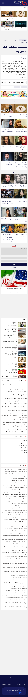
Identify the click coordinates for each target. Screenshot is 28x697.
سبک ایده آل (24, 443)
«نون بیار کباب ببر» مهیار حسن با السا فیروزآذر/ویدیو (15, 391)
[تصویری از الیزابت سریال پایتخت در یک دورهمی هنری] (7, 179)
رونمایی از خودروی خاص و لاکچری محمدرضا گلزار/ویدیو (15, 597)
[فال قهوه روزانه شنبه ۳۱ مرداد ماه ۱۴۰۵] (7, 14)
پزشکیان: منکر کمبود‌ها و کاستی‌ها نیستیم (18, 586)
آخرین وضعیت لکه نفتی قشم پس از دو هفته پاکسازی (9, 348)
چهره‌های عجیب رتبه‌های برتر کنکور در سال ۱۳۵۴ (16, 550)
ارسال (14, 264)
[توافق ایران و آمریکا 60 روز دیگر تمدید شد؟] (14, 278)
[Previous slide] (2, 278)
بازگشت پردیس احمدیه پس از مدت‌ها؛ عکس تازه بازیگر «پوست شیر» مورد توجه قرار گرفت (21, 165)
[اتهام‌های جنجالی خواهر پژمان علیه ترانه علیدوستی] (20, 179)
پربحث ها (4, 380)
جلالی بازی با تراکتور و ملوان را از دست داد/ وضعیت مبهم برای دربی (13, 600)
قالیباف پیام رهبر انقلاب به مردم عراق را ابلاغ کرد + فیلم (15, 499)
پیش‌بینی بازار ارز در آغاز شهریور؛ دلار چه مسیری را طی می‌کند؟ (10, 353)
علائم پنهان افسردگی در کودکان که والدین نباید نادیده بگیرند (14, 471)
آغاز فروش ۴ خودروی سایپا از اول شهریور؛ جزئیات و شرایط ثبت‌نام (10, 330)
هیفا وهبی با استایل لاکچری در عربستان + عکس (7, 219)
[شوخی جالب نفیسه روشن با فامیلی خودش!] (7, 140)
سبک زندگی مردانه (23, 445)
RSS (10, 678)
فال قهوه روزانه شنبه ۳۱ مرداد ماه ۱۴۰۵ (7, 18)
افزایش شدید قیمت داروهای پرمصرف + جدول (7, 28)
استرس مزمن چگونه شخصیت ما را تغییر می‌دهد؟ (16, 533)
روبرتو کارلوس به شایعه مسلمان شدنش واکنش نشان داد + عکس (13, 595)
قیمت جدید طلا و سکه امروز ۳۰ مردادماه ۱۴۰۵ (21, 235)
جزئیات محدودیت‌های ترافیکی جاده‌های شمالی (17, 593)
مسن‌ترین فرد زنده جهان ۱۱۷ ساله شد (10, 341)
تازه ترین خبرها (24, 450)
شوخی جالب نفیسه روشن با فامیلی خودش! (7, 147)
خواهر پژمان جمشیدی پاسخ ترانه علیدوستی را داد (15, 398)
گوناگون (25, 8)
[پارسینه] (19, 3)
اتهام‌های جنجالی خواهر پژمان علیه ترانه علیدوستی (21, 186)
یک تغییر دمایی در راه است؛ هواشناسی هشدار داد (16, 580)
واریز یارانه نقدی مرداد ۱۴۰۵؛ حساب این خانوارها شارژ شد (10, 371)
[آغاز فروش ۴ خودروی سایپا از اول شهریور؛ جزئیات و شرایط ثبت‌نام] (22, 330)
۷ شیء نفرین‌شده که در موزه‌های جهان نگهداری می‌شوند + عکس (13, 539)
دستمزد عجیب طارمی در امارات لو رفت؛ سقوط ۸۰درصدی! (15, 558)
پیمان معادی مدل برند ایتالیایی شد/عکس (9, 163)
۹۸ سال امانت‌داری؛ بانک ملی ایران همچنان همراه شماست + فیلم (13, 524)
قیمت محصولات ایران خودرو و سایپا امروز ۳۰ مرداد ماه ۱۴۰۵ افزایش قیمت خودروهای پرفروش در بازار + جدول (7, 238)
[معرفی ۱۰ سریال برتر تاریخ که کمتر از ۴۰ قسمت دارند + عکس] (22, 377)
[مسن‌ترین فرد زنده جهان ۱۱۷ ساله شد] (22, 341)
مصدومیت (17, 87)
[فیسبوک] (7, 82)
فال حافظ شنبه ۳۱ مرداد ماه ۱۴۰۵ (20, 18)
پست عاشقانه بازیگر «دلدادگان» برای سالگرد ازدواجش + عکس (14, 483)
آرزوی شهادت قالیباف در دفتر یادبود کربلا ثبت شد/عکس (15, 590)
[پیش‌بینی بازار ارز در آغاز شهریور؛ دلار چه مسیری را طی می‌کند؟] (22, 353)
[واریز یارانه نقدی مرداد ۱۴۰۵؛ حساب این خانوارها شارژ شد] (22, 371)
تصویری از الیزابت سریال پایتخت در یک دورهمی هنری (7, 186)
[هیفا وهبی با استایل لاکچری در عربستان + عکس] (7, 212)
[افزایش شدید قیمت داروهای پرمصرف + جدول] (7, 24)
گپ (25, 684)
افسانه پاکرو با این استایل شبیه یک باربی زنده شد (22, 200)
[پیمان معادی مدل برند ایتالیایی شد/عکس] (7, 156)
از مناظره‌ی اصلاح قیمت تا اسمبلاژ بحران (18, 526)
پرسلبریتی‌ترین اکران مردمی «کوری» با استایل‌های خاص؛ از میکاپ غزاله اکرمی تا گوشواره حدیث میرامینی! (7, 202)
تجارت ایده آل (24, 448)
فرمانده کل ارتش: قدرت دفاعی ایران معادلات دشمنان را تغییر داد (13, 512)
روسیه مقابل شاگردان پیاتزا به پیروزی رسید (17, 508)
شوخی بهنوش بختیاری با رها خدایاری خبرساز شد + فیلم (15, 541)
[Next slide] (26, 278)
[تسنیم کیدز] (14, 94)
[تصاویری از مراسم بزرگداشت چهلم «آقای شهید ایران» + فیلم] (22, 324)
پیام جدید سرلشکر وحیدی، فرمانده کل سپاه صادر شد (16, 489)
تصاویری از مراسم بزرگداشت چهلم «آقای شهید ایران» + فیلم (10, 324)
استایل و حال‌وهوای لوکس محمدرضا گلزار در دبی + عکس (15, 496)
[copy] (25, 82)
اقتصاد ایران (24, 441)
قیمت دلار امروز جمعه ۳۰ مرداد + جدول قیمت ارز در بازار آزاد (21, 219)
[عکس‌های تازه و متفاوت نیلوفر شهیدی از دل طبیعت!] (7, 123)
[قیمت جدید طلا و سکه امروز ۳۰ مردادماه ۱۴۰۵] (20, 228)
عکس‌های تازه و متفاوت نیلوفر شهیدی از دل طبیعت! (7, 130)
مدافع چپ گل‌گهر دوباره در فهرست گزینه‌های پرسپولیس (15, 531)
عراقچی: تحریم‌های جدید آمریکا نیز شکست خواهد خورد (15, 517)
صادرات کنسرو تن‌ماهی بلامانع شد (19, 577)
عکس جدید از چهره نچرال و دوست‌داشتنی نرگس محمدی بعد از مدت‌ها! (21, 148)
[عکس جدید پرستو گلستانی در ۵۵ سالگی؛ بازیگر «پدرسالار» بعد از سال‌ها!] (20, 123)
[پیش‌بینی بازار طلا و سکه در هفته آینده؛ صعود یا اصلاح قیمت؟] (22, 335)
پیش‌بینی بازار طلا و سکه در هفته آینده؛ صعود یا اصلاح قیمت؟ (10, 336)
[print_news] (9, 82)
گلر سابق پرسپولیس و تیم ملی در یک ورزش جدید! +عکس (15, 487)
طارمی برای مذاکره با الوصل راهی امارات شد (17, 521)
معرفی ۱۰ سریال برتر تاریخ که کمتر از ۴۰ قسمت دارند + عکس (9, 377)
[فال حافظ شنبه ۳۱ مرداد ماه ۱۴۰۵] (20, 14)
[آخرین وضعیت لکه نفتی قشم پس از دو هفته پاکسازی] (22, 347)
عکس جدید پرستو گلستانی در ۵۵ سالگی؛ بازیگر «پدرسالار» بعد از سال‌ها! (21, 131)
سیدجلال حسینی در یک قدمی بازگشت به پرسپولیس (16, 544)
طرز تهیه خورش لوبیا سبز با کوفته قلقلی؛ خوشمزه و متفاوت (14, 469)
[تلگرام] (5, 82)
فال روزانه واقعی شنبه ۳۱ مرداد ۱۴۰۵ (20, 28)
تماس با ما (16, 678)
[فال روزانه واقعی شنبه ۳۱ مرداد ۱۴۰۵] (20, 24)
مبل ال (25, 452)
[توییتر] (2, 82)
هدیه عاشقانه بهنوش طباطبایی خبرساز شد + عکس (15, 432)
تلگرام (20, 684)
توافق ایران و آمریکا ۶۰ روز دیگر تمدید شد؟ (14, 288)
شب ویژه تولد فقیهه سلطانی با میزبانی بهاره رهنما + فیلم (15, 510)
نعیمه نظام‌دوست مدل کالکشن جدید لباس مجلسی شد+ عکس (14, 485)
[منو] (3, 3)
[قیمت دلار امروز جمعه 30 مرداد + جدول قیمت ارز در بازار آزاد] (20, 212)
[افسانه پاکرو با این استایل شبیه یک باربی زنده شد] (20, 193)
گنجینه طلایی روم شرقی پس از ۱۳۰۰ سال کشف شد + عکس (14, 474)
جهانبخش (24, 87)
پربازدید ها (21, 380)
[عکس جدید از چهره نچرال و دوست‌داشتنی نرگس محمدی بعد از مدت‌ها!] (20, 140)
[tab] (17, 292)
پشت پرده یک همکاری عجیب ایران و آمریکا (17, 413)
